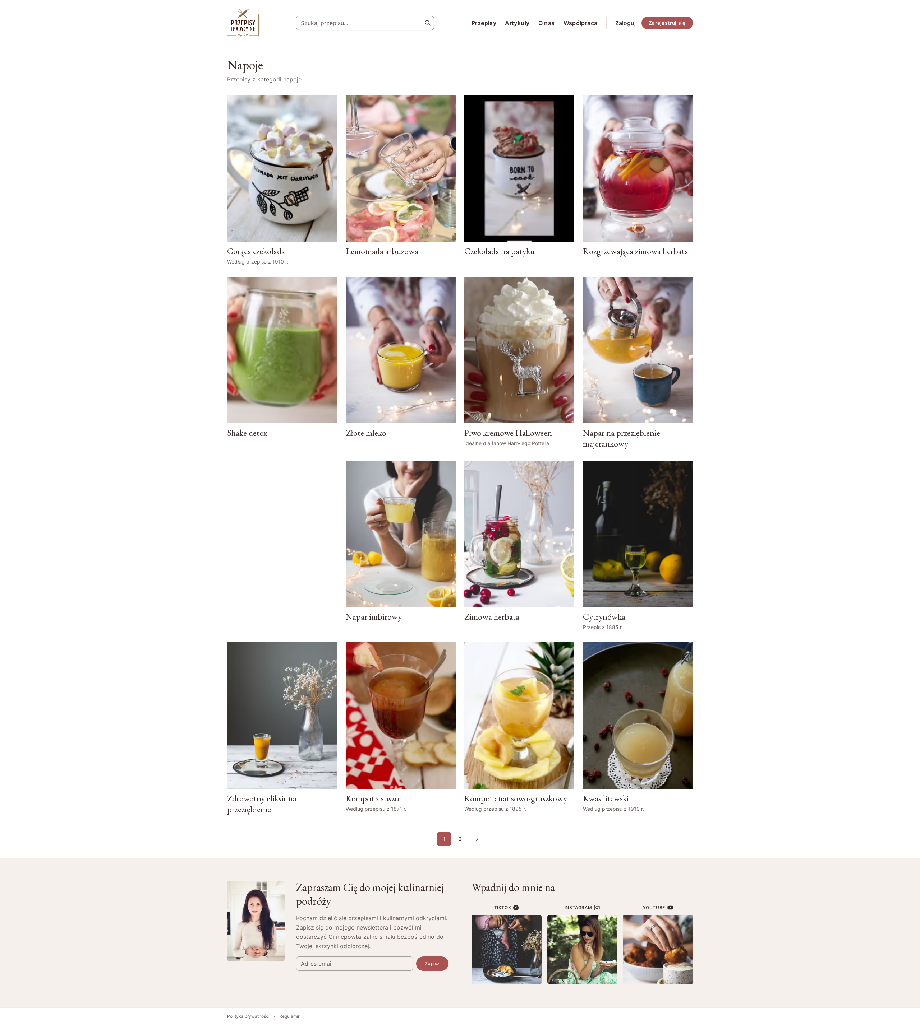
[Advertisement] (282, 544)
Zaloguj (625, 23)
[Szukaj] (428, 23)
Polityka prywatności (248, 1016)
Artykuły (517, 23)
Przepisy (484, 23)
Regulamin (289, 1016)
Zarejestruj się (667, 23)
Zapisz (432, 963)
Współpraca (581, 23)
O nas (546, 23)
